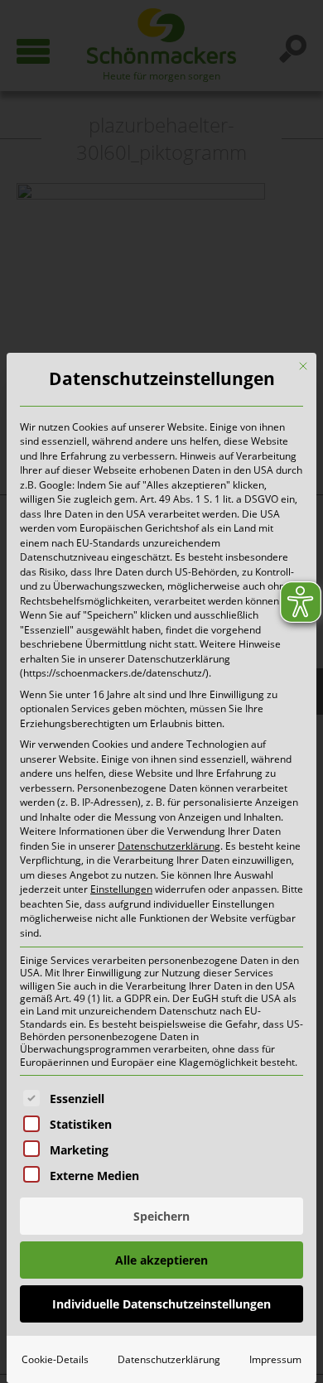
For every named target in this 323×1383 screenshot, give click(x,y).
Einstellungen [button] (121, 889)
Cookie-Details (55, 1359)
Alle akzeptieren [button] (161, 1260)
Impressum (275, 1359)
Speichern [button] (161, 1216)
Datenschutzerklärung (169, 846)
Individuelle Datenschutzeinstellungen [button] (161, 1304)
